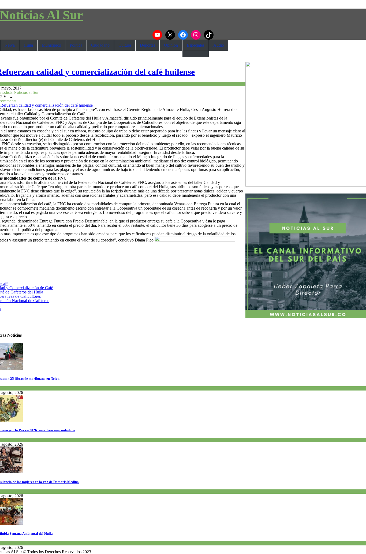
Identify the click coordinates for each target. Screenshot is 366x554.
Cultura (124, 45)
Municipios (51, 45)
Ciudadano (100, 45)
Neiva (10, 45)
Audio (218, 45)
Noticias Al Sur (41, 15)
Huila (28, 45)
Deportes (147, 45)
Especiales (195, 45)
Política (76, 45)
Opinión (171, 45)
